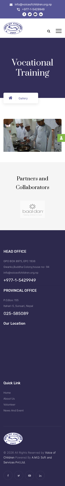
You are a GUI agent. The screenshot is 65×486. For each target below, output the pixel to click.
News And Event (13, 410)
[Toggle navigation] (59, 31)
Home (7, 392)
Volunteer (9, 404)
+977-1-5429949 (33, 9)
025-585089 (15, 313)
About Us (9, 398)
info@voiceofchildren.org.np (33, 4)
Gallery (23, 98)
